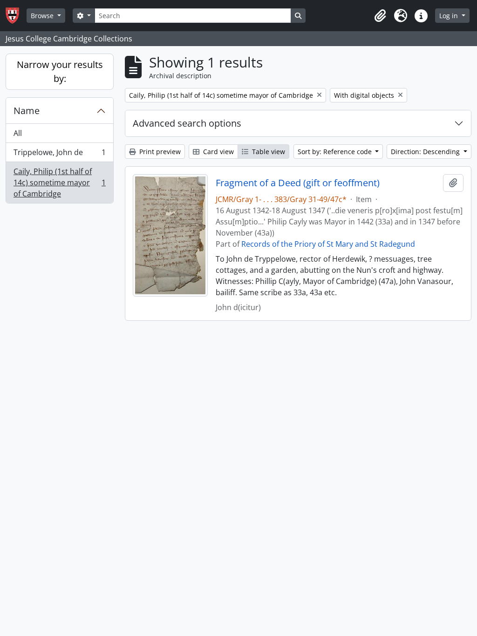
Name (27, 110)
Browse (43, 15)
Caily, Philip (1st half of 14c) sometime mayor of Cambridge (59, 182)
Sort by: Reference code (336, 151)
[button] (380, 16)
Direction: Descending (426, 151)
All (18, 133)
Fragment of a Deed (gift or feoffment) (298, 183)
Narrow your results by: (60, 71)
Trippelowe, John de (59, 154)
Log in (449, 15)
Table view (267, 151)
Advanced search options (187, 123)
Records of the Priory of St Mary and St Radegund (328, 244)
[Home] (16, 15)
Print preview (159, 151)
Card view (217, 151)
